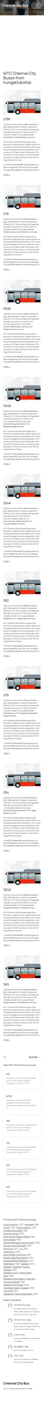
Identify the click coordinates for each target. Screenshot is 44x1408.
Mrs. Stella (18, 1346)
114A (26, 1346)
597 (28, 1305)
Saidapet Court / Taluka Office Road (17, 1274)
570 (21, 1355)
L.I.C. (23, 1248)
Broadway (32, 1224)
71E (23, 1334)
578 (6, 214)
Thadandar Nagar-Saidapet (19, 1287)
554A (7, 503)
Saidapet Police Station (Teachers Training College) (19, 1280)
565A (7, 890)
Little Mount (11, 1251)
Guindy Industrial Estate (17, 1245)
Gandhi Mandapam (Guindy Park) (21, 1242)
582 (6, 600)
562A (7, 308)
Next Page (35, 1057)
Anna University (13, 1224)
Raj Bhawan (11, 1263)
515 (8, 1143)
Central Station (26, 1227)
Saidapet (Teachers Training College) (16, 1268)
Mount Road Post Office (17, 1254)
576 (6, 695)
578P (6, 119)
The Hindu (10, 1290)
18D (8, 1120)
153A (29, 1320)
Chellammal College (15, 1230)
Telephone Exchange (16, 1284)
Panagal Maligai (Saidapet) (18, 1260)
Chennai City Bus (15, 5)
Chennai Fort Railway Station (19, 1236)
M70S (9, 1096)
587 (8, 1187)
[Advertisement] (22, 45)
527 (8, 1165)
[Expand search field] (36, 5)
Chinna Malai (12, 1239)
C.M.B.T (9, 1227)
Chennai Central (13, 1233)
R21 (8, 1074)
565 (6, 984)
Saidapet (28, 1263)
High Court (10, 1248)
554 (6, 792)
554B (7, 406)
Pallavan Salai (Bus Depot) (18, 1257)
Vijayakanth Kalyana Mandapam (20, 1293)
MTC (5, 127)
